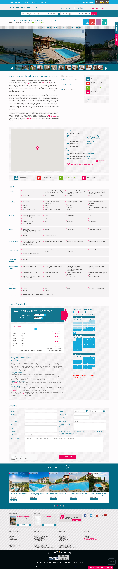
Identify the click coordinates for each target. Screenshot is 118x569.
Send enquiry (66, 457)
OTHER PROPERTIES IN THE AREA (82, 164)
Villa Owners (12, 536)
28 (87, 330)
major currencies (16, 390)
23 (93, 327)
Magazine (34, 2)
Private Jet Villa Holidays (65, 546)
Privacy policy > (68, 520)
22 (90, 327)
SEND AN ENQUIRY (39, 22)
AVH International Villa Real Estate (67, 547)
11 (87, 342)
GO (93, 13)
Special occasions (63, 539)
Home (11, 2)
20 (93, 344)
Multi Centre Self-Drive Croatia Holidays (68, 541)
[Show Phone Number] (105, 567)
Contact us (11, 534)
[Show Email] (102, 567)
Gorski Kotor (47, 115)
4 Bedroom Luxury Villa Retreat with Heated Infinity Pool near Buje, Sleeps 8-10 (19, 495)
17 (84, 344)
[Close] (116, 22)
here (34, 395)
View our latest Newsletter (65, 543)
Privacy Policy (64, 566)
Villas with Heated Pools (65, 545)
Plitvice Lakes (52, 116)
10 (84, 342)
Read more (102, 160)
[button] (48, 13)
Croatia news (62, 538)
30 (93, 330)
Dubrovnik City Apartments (40, 540)
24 (74, 330)
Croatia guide (62, 535)
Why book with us (13, 540)
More (87, 101)
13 (93, 342)
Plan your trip (42, 2)
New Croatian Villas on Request (66, 544)
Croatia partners (13, 541)
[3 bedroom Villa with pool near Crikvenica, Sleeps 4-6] (18, 70)
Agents (10, 537)
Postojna (32, 118)
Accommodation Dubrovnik (40, 539)
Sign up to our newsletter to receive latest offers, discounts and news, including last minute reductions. (81, 432)
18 (87, 344)
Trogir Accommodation (39, 537)
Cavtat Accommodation (39, 543)
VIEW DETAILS (12, 500)
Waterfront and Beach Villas (41, 536)
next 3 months (89, 314)
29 (90, 330)
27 (84, 330)
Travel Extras (26, 2)
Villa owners (18, 2)
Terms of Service (74, 566)
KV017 (29, 84)
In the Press (12, 543)
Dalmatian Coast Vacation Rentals (42, 544)
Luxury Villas (37, 534)
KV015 (43, 82)
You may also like (56, 466)
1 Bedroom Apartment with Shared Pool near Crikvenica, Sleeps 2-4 (78, 494)
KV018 (49, 82)
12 (90, 342)
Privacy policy (12, 546)
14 (74, 344)
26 (81, 330)
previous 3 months (80, 314)
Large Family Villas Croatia (40, 545)
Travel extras (62, 537)
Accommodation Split (39, 541)
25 (77, 330)
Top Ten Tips (62, 540)
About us (11, 535)
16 (81, 344)
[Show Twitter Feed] (108, 567)
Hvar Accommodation (39, 538)
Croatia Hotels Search (39, 546)
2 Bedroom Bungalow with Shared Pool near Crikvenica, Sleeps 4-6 (98, 494)
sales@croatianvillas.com (90, 539)
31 (74, 332)
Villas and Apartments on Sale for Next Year (44, 547)
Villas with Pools (38, 535)
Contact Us (17, 382)
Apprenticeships (13, 539)
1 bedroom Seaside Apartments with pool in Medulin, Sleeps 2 (39, 494)
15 (77, 344)
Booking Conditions (13, 544)
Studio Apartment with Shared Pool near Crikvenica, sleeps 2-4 (58, 494)
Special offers (62, 536)
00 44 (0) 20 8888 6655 (89, 538)
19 (90, 344)
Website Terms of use (14, 545)
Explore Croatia (62, 534)
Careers (11, 538)
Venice (28, 118)
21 (87, 327)
